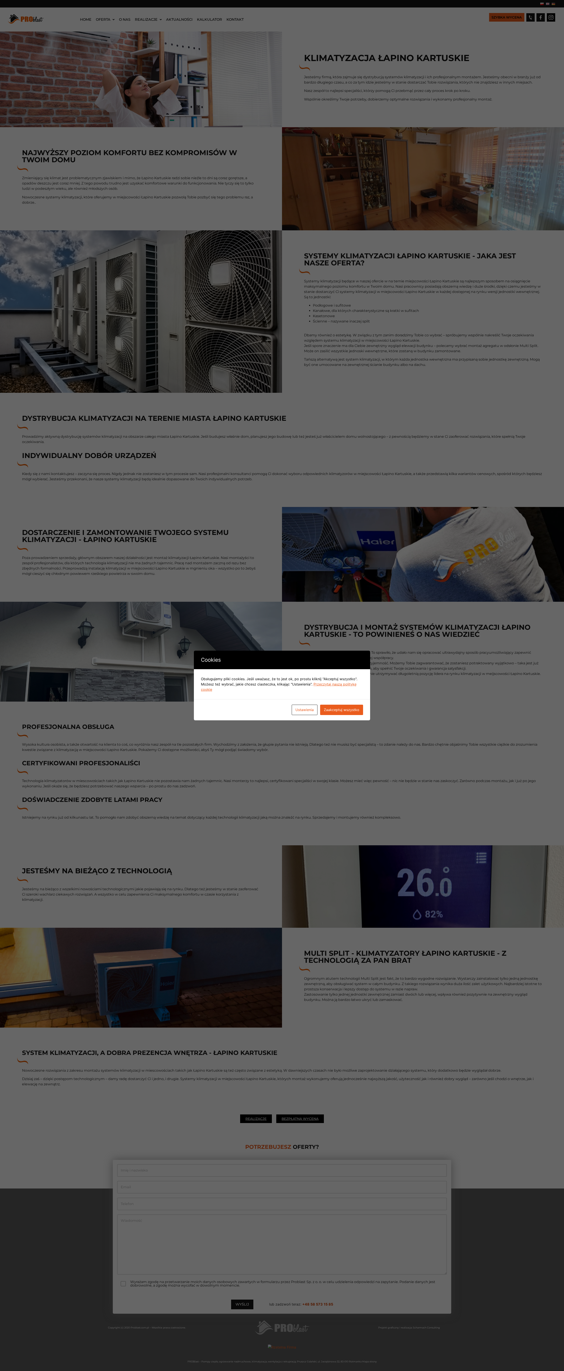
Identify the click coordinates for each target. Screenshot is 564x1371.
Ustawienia (304, 710)
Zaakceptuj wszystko (341, 710)
